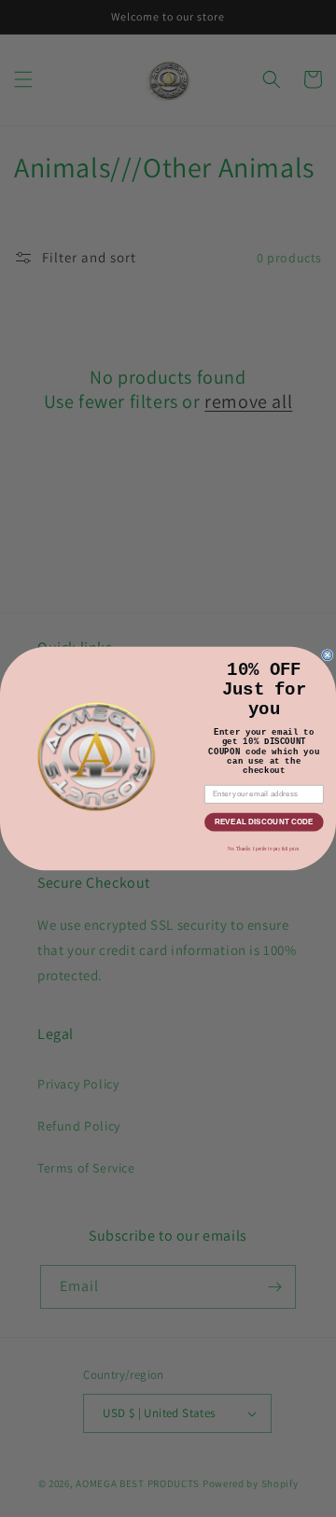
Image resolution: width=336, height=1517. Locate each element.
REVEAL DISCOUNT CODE (264, 822)
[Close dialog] (327, 655)
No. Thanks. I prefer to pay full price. (264, 848)
